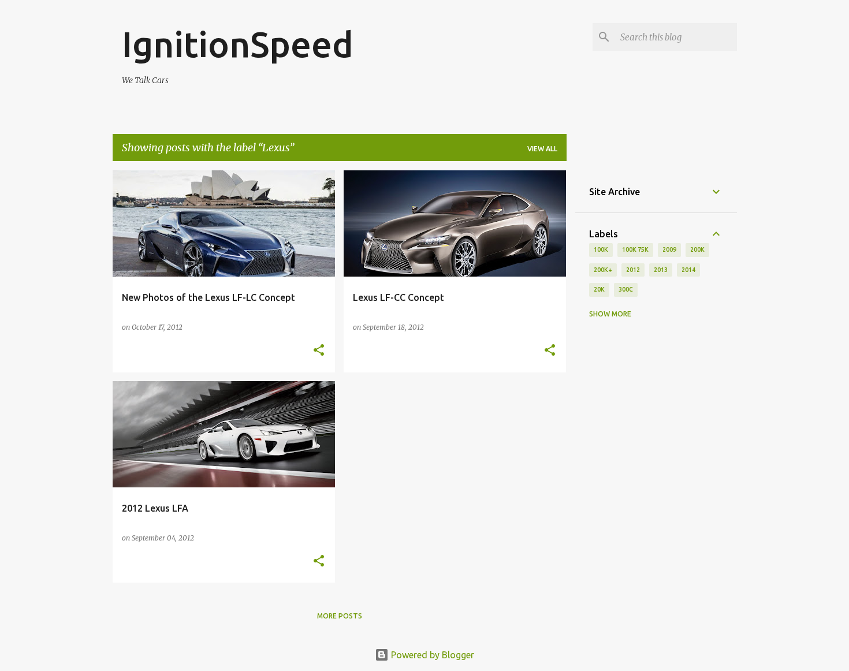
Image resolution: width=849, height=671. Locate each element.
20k (599, 289)
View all (542, 148)
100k (601, 249)
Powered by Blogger (431, 655)
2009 (669, 249)
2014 (688, 269)
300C (626, 289)
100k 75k (635, 249)
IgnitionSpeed (237, 44)
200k (697, 249)
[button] (319, 351)
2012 (633, 269)
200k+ (603, 269)
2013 (661, 269)
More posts (339, 616)
